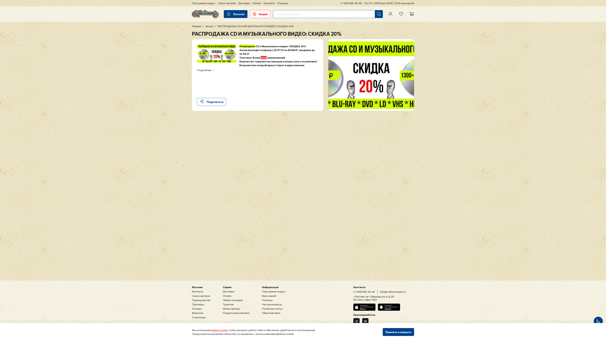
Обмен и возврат (233, 300)
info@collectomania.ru (393, 291)
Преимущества (201, 300)
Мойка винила (231, 308)
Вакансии (197, 312)
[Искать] (379, 14)
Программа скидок (203, 3)
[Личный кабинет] (390, 13)
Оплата (256, 3)
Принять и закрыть (398, 332)
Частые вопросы (272, 304)
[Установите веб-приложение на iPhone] (364, 307)
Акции (263, 14)
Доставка (244, 3)
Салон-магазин (227, 3)
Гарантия (228, 304)
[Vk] (365, 321)
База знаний (269, 295)
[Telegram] (356, 321)
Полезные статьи (272, 308)
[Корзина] (411, 13)
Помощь (282, 3)
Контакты (269, 3)
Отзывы (197, 308)
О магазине (198, 317)
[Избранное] (401, 13)
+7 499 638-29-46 (351, 3)
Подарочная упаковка (236, 312)
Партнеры (198, 304)
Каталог (239, 14)
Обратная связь (271, 312)
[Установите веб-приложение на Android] (389, 307)
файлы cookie (219, 330)
